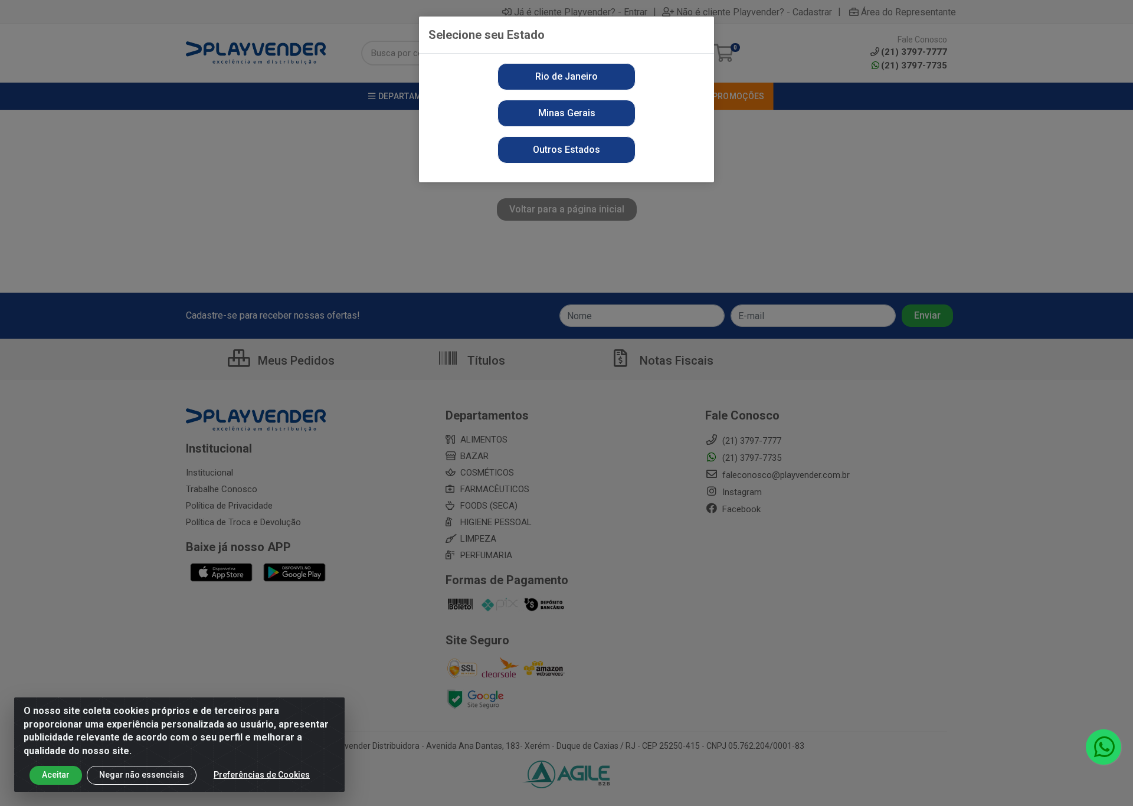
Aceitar (56, 774)
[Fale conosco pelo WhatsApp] (1103, 747)
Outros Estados (566, 149)
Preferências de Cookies (262, 774)
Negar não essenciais (141, 774)
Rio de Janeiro (566, 76)
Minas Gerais (566, 113)
